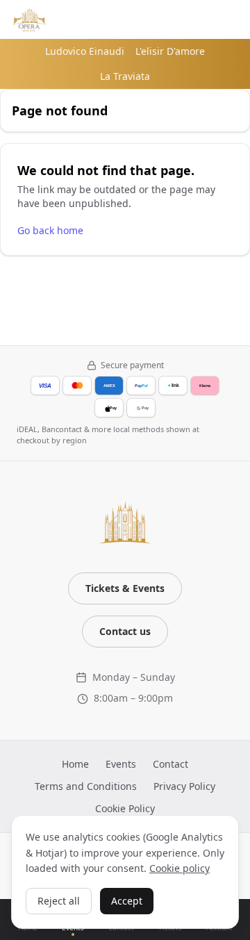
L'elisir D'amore (170, 51)
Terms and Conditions (86, 786)
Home (75, 763)
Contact (170, 763)
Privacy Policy (184, 786)
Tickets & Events (125, 588)
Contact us (125, 631)
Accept (126, 900)
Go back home (50, 230)
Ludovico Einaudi (84, 51)
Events (121, 763)
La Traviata (125, 76)
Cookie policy (179, 868)
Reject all (59, 900)
